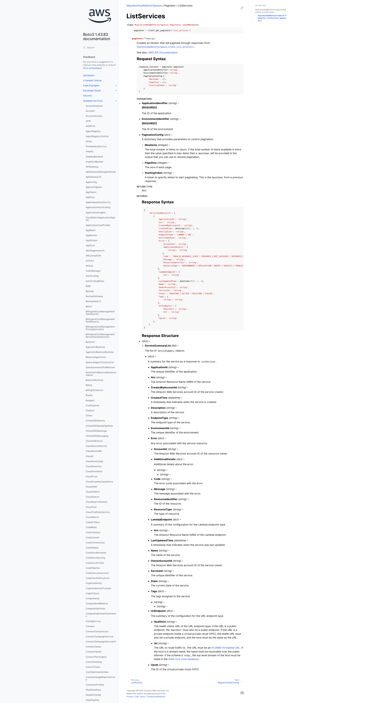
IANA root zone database (183, 659)
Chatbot (90, 410)
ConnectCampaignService (99, 636)
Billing (89, 385)
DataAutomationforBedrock (100, 367)
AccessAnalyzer (94, 105)
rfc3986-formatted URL (225, 647)
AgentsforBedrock (95, 347)
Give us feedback (92, 68)
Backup (90, 291)
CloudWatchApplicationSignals (100, 219)
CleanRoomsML (94, 451)
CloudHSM (91, 486)
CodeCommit (92, 537)
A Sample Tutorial (92, 80)
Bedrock (90, 342)
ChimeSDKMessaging (97, 436)
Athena (89, 265)
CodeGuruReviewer (96, 552)
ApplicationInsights (96, 212)
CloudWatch (92, 517)
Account (90, 111)
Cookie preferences (156, 696)
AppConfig (91, 182)
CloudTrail (91, 507)
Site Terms (140, 696)
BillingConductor (94, 390)
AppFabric (91, 192)
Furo (163, 693)
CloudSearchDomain (96, 502)
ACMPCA (90, 126)
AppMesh (91, 230)
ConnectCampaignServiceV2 (101, 641)
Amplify (90, 151)
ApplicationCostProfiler (98, 225)
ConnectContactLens (97, 631)
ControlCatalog (94, 662)
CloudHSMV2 (93, 491)
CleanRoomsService (96, 446)
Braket (89, 395)
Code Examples (91, 85)
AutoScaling (92, 276)
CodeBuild (91, 527)
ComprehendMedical (97, 603)
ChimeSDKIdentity (95, 420)
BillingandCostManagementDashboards (100, 312)
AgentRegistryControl (97, 136)
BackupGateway (94, 296)
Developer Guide (92, 90)
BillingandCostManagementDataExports (100, 320)
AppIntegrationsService (98, 202)
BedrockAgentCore (96, 357)
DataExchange (93, 694)
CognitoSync (92, 593)
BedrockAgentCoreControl (100, 362)
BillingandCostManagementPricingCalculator (100, 328)
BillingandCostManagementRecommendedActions (100, 335)
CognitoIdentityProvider (98, 588)
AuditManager (93, 270)
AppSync (90, 245)
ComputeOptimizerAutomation (101, 615)
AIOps (89, 141)
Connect (90, 626)
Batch (89, 306)
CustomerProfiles (95, 684)
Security (87, 95)
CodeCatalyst (93, 532)
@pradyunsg (153, 693)
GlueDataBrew (93, 689)
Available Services (93, 100)
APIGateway (92, 166)
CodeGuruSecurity (95, 557)
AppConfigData (94, 187)
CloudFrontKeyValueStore (99, 481)
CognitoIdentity (94, 583)
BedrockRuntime (94, 380)
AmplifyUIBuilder (94, 161)
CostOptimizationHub (97, 672)
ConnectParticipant (96, 657)
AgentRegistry (93, 131)
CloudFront (92, 476)
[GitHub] (242, 693)
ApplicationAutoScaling (98, 207)
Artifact (90, 260)
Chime (89, 415)
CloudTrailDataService (98, 512)
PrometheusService (96, 146)
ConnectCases (93, 646)
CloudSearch (92, 496)
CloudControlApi (94, 461)
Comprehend (92, 598)
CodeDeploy (92, 547)
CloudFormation (94, 471)
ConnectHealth (94, 651)
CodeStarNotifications (98, 578)
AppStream (91, 240)
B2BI (88, 286)
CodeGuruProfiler (95, 563)
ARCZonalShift (93, 255)
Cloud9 (89, 456)
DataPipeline (92, 700)
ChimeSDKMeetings (96, 431)
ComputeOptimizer (96, 608)
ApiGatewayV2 (93, 176)
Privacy (130, 696)
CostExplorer (92, 405)
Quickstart (88, 75)
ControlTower (93, 667)
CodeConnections (95, 542)
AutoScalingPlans (95, 281)
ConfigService (93, 621)
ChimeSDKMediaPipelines (99, 425)
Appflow (90, 197)
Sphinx (140, 693)
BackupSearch (93, 301)
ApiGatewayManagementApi (101, 171)
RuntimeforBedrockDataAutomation (101, 373)
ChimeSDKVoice (94, 441)
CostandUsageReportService (100, 678)
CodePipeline (93, 568)
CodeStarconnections (97, 573)
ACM (88, 121)
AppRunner (91, 235)
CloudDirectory (94, 466)
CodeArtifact (93, 522)
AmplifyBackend (94, 156)
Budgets (90, 400)
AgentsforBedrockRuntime (100, 352)
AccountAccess (94, 116)
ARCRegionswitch (95, 250)
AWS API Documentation (163, 52)
